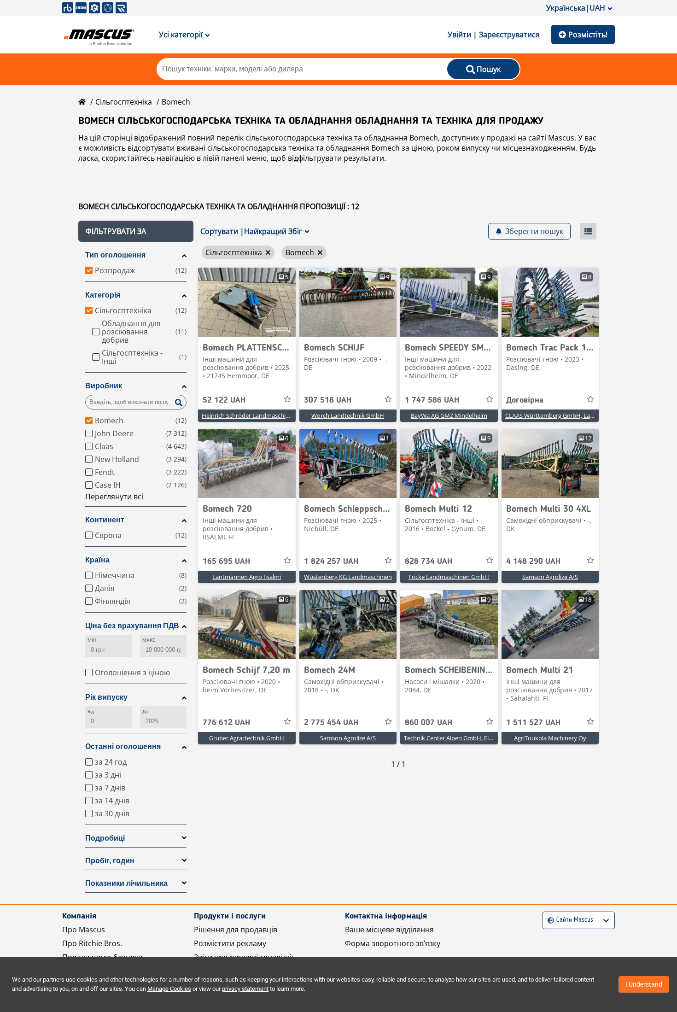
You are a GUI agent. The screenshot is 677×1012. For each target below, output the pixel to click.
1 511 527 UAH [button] (533, 723)
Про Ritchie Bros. (92, 943)
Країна (97, 560)
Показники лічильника (126, 883)
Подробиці (105, 838)
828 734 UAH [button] (428, 561)
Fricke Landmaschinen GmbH (449, 577)
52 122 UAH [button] (224, 400)
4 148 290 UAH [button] (533, 561)
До (145, 711)
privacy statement (245, 988)
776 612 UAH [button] (226, 723)
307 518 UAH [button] (327, 400)
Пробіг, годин (109, 861)
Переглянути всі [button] (114, 496)
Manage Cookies (169, 988)
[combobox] (549, 920)
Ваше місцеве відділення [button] (389, 929)
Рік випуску (106, 697)
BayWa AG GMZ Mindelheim (449, 415)
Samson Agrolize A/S (550, 577)
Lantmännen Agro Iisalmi (246, 577)
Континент (104, 520)
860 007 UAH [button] (428, 723)
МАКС (149, 640)
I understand (643, 984)
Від (91, 711)
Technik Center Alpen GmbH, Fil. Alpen (456, 738)
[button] (135, 231)
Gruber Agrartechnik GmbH (246, 738)
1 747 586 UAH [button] (432, 400)
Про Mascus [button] (83, 929)
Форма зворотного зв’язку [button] (392, 943)
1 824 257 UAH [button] (331, 561)
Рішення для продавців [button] (235, 929)
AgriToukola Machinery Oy (550, 738)
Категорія (102, 295)
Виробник (103, 386)
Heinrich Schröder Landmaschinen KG (253, 415)
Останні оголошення (123, 746)
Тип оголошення (115, 255)
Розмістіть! (587, 34)
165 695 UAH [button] (226, 561)
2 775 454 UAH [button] (331, 723)
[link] (247, 302)
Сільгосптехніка (123, 102)
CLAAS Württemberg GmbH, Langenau (558, 415)
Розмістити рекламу (230, 943)
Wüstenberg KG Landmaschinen (348, 577)
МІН (92, 640)
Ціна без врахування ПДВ (132, 626)
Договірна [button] (524, 400)
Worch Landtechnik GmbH (347, 415)
